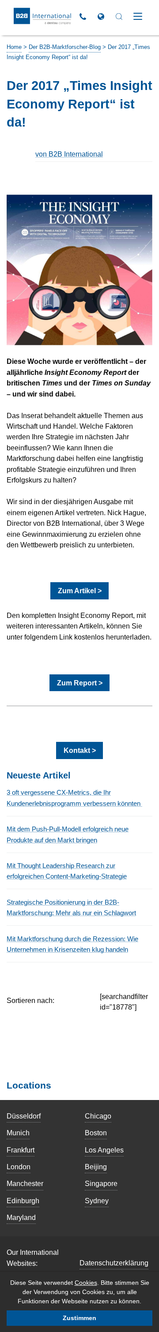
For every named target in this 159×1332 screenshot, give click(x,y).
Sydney (97, 1201)
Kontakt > (80, 750)
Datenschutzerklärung (114, 1263)
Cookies (86, 1282)
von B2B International (69, 154)
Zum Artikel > (80, 591)
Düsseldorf (24, 1116)
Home (14, 47)
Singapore (101, 1183)
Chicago (98, 1116)
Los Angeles (104, 1150)
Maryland (21, 1217)
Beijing (96, 1167)
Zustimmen (79, 1317)
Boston (96, 1133)
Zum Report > (79, 683)
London (18, 1167)
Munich (18, 1133)
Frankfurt (20, 1150)
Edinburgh (23, 1201)
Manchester (25, 1183)
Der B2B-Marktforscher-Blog (65, 47)
